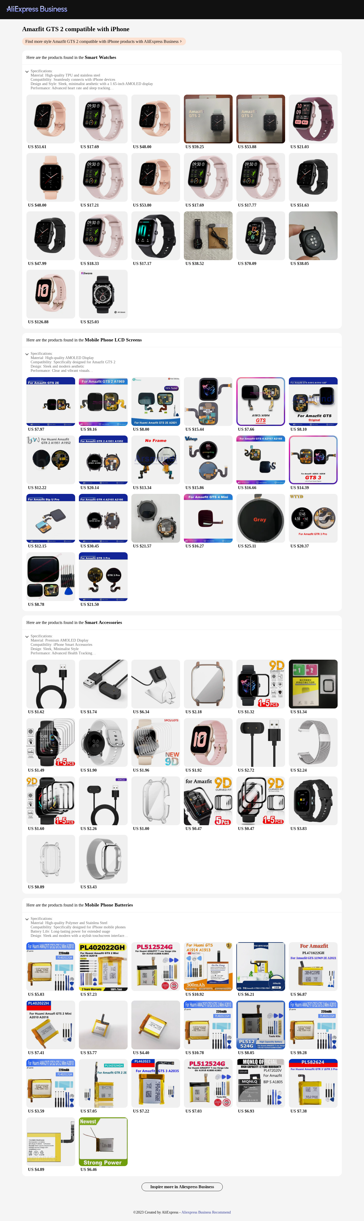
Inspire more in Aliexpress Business (182, 1186)
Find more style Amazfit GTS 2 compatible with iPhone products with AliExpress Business (102, 41)
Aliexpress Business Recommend (206, 1212)
